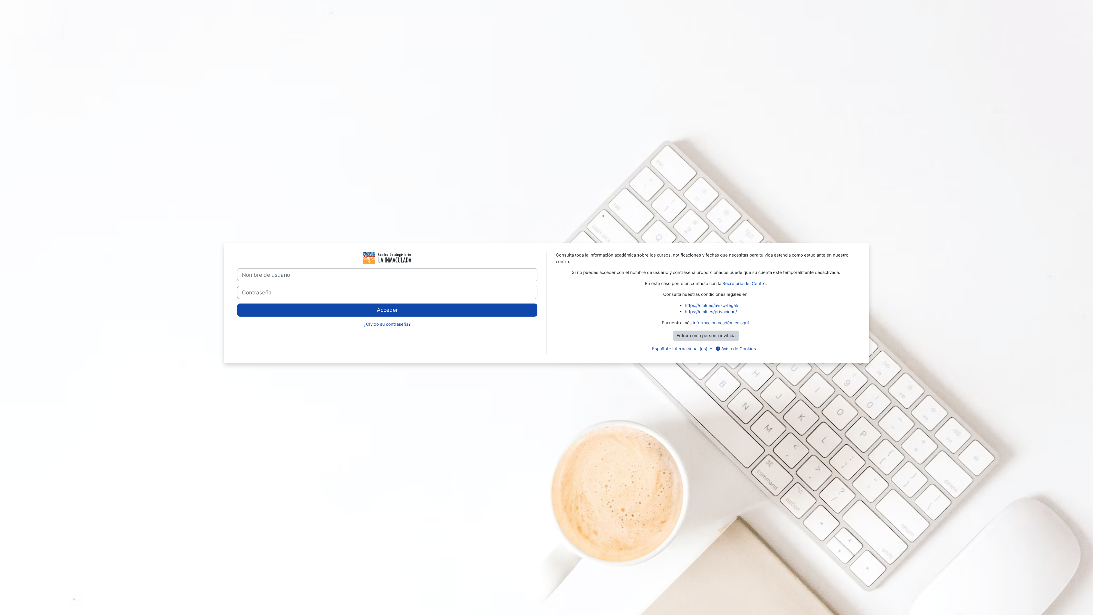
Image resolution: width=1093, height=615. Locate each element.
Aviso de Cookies (738, 348)
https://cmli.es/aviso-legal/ (711, 305)
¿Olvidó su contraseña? (387, 324)
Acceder (387, 310)
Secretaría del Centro (744, 283)
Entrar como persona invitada (706, 335)
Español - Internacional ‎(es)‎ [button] (680, 348)
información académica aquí (721, 322)
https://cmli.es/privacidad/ (711, 311)
